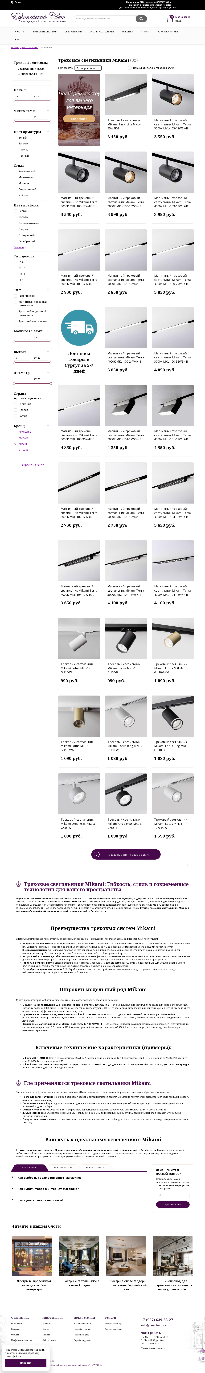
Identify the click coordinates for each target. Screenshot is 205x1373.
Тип (17, 290)
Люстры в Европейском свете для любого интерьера (34, 1285)
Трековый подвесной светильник (32, 313)
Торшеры (127, 31)
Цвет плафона (26, 205)
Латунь (23, 149)
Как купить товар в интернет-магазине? (48, 1189)
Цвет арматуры (27, 132)
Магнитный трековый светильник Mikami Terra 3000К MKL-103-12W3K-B (172, 124)
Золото (23, 143)
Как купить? (29, 1167)
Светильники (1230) (31, 69)
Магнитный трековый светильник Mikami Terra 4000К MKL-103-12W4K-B (79, 202)
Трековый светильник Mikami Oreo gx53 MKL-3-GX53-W (78, 824)
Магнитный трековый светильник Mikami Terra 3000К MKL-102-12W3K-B (79, 513)
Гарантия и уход (81, 1335)
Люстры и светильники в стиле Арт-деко (80, 1283)
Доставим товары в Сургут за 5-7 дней (79, 362)
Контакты (15, 1329)
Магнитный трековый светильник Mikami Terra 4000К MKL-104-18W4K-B (172, 590)
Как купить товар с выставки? (40, 1200)
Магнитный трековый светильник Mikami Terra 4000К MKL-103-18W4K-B (172, 202)
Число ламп (24, 111)
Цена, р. (20, 90)
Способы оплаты (82, 1329)
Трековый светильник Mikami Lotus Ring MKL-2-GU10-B (172, 746)
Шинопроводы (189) (30, 74)
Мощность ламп (28, 331)
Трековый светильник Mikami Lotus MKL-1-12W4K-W (170, 824)
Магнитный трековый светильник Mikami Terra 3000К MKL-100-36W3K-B (172, 357)
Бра (17, 39)
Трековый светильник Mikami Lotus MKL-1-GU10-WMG (77, 746)
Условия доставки (82, 1323)
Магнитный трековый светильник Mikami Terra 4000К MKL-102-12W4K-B (125, 513)
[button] (88, 68)
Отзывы (15, 1335)
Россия (23, 416)
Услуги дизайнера (113, 1323)
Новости (46, 1323)
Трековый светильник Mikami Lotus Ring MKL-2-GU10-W (125, 746)
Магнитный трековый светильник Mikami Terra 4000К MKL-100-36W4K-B (79, 435)
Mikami (23, 443)
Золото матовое (29, 223)
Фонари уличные (167, 31)
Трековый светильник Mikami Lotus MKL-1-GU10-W (77, 668)
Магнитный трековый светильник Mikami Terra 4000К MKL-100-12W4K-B (125, 280)
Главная (15, 47)
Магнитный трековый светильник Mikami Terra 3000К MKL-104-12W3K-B (172, 513)
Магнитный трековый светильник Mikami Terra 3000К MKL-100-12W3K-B (79, 280)
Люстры (20, 31)
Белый (23, 137)
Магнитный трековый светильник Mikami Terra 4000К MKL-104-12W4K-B (79, 590)
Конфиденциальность (21, 1340)
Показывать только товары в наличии (154, 67)
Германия (25, 404)
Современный (28, 189)
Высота (20, 352)
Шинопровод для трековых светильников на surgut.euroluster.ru (174, 1285)
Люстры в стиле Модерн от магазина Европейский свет (127, 1285)
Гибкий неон (27, 296)
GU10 (22, 268)
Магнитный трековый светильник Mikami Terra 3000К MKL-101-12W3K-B (125, 435)
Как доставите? (95, 1167)
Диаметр (22, 373)
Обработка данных (83, 1340)
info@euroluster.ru (154, 1325)
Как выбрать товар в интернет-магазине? (49, 1177)
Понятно (25, 1363)
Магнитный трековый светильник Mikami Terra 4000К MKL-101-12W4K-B (172, 435)
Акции (45, 1329)
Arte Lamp (25, 431)
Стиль (19, 165)
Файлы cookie (49, 1340)
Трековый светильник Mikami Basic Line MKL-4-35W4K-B (124, 124)
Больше (19, 247)
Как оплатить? (63, 1167)
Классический (27, 171)
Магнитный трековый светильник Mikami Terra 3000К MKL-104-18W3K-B (125, 590)
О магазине (16, 1323)
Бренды (46, 1335)
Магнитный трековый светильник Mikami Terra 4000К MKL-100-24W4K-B (125, 357)
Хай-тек (23, 195)
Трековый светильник (33, 321)
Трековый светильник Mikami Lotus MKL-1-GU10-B (123, 668)
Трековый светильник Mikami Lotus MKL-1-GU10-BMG (170, 668)
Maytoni (24, 437)
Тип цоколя (24, 256)
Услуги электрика (113, 1329)
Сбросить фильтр (33, 465)
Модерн (24, 183)
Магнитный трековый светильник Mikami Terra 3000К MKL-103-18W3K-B (125, 202)
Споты (145, 31)
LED (21, 280)
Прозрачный (27, 235)
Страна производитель (27, 395)
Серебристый (27, 241)
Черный (24, 155)
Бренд (19, 426)
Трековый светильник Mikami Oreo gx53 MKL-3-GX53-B (125, 824)
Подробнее (79, 119)
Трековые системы (45, 31)
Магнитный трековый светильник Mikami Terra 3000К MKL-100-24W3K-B (172, 280)
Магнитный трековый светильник (33, 303)
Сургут (17, 2)
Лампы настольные (102, 31)
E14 (21, 262)
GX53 (22, 274)
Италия (23, 410)
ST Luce (23, 449)
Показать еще (128, 855)
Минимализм (27, 177)
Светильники (73, 31)
